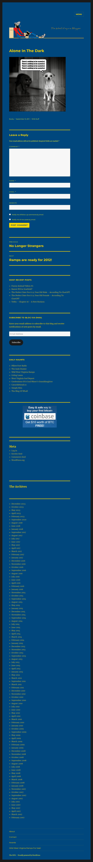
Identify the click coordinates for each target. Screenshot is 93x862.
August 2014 (16, 621)
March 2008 (16, 779)
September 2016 (18, 570)
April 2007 (16, 811)
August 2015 (16, 602)
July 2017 (15, 539)
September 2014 (18, 618)
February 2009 (18, 744)
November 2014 (18, 615)
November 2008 (18, 754)
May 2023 (15, 510)
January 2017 (17, 558)
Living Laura (17, 375)
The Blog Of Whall (19, 391)
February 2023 (17, 516)
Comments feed (18, 457)
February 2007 (17, 817)
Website (13, 203)
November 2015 (18, 592)
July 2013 (15, 662)
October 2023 (17, 507)
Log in (14, 450)
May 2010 (15, 713)
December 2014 (18, 611)
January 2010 (17, 725)
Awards (12, 843)
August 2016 (17, 573)
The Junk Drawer (19, 369)
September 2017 (18, 532)
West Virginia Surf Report (22, 378)
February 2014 (17, 640)
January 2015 (17, 608)
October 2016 (17, 567)
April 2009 (16, 738)
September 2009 (18, 732)
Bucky (11, 119)
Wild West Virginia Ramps (23, 372)
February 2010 (17, 722)
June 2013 (15, 665)
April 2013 (15, 668)
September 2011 (18, 681)
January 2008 (17, 786)
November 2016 (18, 564)
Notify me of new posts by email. (24, 219)
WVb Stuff (35, 119)
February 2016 (17, 586)
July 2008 (15, 767)
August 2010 (16, 703)
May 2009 (15, 735)
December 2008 (18, 751)
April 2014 (15, 634)
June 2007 (15, 805)
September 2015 (18, 599)
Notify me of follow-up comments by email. (28, 215)
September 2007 (18, 795)
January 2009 (17, 748)
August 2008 (17, 764)
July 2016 (15, 577)
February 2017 (17, 554)
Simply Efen (16, 388)
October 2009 (17, 729)
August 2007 (17, 798)
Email (12, 192)
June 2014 (15, 627)
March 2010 (16, 719)
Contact (13, 837)
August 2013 (16, 659)
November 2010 (18, 694)
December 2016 (18, 561)
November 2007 (18, 789)
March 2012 (16, 678)
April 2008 (16, 776)
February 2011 (17, 687)
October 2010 (17, 697)
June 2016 (15, 580)
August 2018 (16, 523)
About (12, 831)
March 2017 (16, 551)
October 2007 (17, 792)
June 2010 (15, 710)
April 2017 (15, 548)
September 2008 (18, 760)
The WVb (12, 855)
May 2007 (15, 808)
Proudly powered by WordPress (29, 855)
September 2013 (18, 656)
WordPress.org (18, 460)
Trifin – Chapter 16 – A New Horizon (28, 302)
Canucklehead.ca (18, 385)
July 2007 (15, 802)
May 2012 (15, 675)
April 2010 (15, 716)
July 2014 (15, 624)
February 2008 (17, 783)
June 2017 (15, 542)
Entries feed (16, 454)
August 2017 (16, 535)
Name (12, 181)
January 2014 (17, 643)
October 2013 (17, 653)
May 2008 (15, 773)
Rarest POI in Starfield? (21, 289)
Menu (79, 14)
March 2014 (16, 637)
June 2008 (16, 770)
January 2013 (17, 672)
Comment (14, 147)
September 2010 (18, 700)
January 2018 (17, 529)
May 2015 (15, 605)
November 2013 (18, 649)
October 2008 (17, 757)
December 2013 (18, 646)
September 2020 (18, 519)
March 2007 (16, 814)
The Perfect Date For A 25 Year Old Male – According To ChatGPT (40, 292)
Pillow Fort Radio (19, 366)
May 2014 (15, 630)
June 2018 (15, 526)
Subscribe (16, 342)
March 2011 (16, 684)
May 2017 (15, 545)
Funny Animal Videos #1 (22, 286)
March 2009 (16, 741)
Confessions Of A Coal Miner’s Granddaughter (32, 381)
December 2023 (18, 504)
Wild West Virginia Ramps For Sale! (25, 848)
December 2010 (18, 691)
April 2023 (16, 513)
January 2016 (17, 589)
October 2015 (17, 596)
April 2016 (16, 583)
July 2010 (15, 706)
